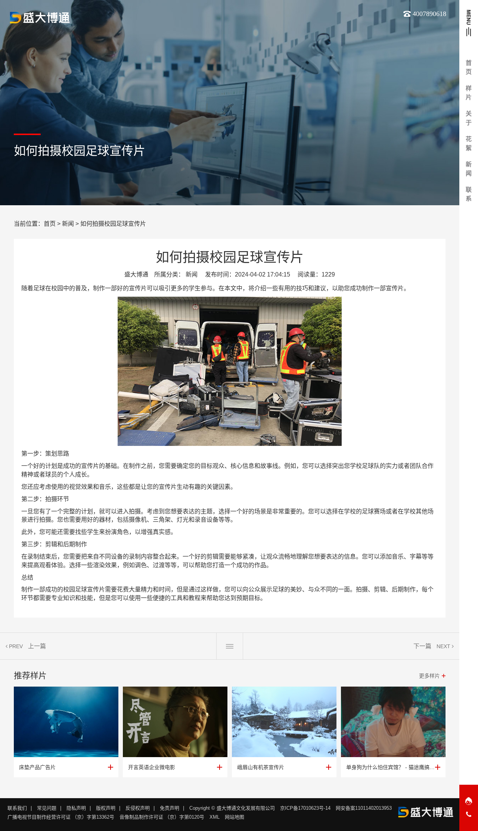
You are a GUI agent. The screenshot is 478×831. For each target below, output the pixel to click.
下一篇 (422, 646)
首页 (50, 224)
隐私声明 (76, 808)
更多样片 (429, 676)
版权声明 (105, 808)
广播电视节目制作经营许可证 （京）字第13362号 (60, 817)
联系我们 (17, 808)
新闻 (68, 224)
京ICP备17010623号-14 (305, 808)
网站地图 (234, 817)
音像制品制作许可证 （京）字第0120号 (162, 817)
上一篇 (37, 646)
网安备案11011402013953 (364, 808)
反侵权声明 (137, 808)
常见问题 (46, 808)
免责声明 (169, 808)
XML (214, 817)
